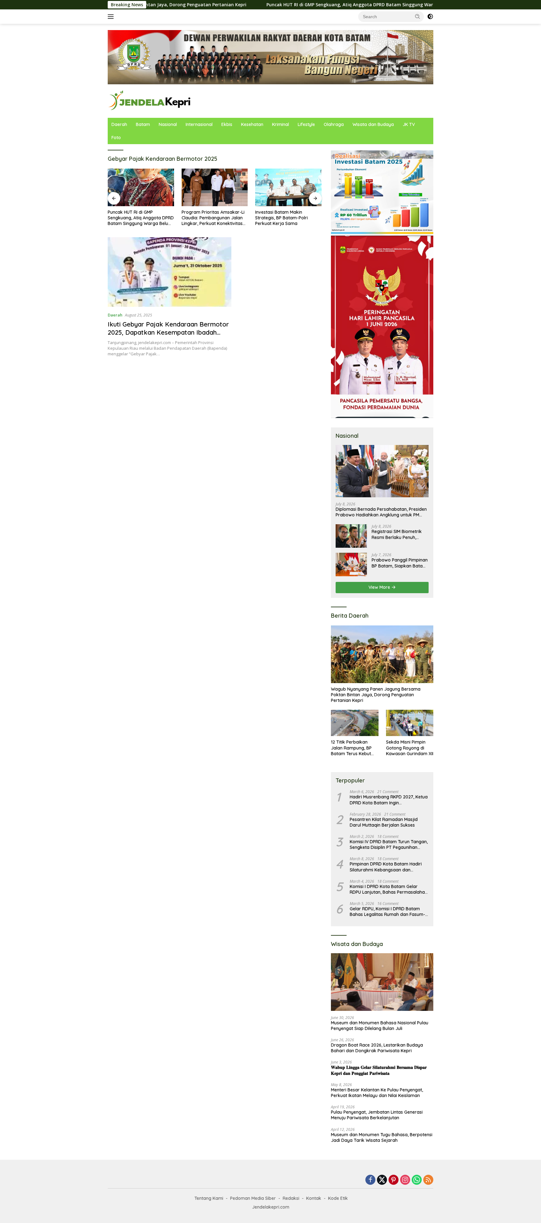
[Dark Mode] (430, 16)
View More (379, 587)
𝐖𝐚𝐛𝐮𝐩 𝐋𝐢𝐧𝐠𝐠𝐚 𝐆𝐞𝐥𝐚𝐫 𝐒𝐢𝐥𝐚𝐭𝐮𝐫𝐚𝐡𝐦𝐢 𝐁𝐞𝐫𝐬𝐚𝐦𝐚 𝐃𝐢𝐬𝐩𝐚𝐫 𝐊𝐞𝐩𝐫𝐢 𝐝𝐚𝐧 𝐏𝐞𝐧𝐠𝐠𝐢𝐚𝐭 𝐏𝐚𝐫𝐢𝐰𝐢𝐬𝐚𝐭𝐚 (379, 1070)
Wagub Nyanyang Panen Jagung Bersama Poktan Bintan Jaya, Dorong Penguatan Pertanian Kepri (375, 694)
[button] (417, 16)
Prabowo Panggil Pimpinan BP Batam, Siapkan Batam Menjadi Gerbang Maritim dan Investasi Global (400, 562)
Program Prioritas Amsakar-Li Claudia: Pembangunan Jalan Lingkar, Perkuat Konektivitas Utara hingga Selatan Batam (139, 218)
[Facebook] (370, 1180)
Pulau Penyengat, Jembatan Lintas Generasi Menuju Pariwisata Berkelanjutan (377, 1115)
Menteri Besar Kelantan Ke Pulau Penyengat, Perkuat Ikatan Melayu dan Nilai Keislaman (377, 1092)
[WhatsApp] (417, 1180)
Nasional (168, 124)
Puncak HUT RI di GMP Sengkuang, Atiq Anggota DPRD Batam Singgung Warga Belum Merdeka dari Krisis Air (319, 5)
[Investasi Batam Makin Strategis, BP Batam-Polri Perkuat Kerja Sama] (215, 187)
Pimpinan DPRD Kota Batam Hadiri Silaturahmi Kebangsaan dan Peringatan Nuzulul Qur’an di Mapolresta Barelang (386, 866)
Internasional (199, 124)
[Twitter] (382, 1180)
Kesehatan (252, 124)
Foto (116, 137)
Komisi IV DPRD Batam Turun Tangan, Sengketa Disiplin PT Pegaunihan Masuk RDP (389, 844)
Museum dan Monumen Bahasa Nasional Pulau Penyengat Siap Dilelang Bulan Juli (379, 1025)
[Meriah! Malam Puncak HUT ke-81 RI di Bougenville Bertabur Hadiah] (288, 187)
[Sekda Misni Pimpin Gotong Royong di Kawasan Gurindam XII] (409, 723)
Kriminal (280, 124)
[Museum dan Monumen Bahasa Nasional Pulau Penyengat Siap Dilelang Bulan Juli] (382, 982)
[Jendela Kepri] (150, 100)
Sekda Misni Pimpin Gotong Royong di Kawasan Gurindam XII (409, 747)
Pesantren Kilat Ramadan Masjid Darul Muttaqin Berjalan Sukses (384, 822)
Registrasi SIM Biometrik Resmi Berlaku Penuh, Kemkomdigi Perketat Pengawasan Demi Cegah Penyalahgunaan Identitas (399, 534)
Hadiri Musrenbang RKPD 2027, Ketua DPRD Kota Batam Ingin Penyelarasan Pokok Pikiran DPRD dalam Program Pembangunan (389, 799)
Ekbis (226, 124)
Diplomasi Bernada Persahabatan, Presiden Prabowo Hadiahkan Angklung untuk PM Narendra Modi (381, 512)
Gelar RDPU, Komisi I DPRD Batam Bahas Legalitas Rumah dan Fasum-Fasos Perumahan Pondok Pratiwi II (387, 911)
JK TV (409, 124)
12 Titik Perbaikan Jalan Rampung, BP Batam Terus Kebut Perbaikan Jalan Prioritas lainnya (351, 747)
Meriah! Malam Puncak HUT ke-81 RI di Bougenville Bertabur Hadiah (287, 217)
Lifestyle (306, 124)
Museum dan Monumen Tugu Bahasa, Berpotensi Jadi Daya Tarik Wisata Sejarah (381, 1137)
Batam (143, 124)
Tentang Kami (208, 1198)
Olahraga (334, 124)
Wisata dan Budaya (373, 124)
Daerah (119, 124)
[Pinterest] (394, 1180)
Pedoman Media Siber (253, 1198)
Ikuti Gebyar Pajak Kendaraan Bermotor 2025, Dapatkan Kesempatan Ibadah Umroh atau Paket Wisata (168, 332)
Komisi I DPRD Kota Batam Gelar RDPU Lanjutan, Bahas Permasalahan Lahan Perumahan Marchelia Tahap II (388, 889)
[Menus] (112, 16)
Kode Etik (338, 1198)
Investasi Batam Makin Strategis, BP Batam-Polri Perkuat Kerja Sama (208, 217)
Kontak (313, 1198)
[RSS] (428, 1180)
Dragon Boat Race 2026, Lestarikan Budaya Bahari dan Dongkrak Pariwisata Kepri (377, 1047)
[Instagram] (405, 1180)
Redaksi (291, 1198)
